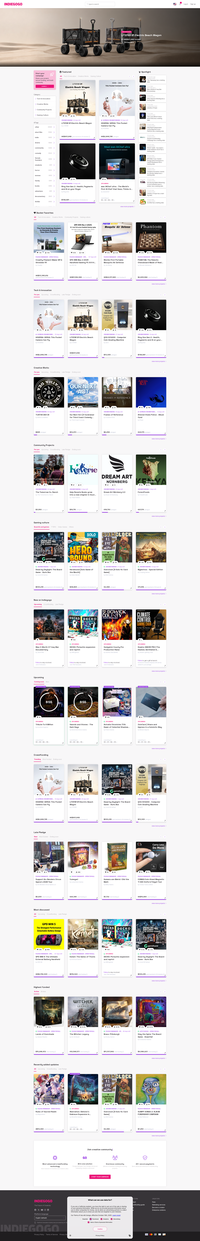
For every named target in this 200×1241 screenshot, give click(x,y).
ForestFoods (143, 492)
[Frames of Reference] (117, 392)
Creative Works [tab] (83, 76)
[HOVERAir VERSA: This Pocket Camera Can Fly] (117, 98)
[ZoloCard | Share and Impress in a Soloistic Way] (151, 702)
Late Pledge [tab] (66, 294)
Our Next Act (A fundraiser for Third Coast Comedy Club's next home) (82, 417)
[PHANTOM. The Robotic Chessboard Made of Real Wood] (151, 237)
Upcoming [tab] (44, 294)
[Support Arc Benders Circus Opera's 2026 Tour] (49, 857)
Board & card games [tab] (41, 527)
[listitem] (45, 127)
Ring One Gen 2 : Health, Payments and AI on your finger (149, 340)
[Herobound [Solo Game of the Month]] (83, 547)
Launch (44, 86)
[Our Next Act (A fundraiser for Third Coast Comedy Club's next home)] (83, 392)
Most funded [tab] (47, 759)
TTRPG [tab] (53, 527)
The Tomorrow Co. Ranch (47, 492)
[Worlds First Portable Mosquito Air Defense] (117, 237)
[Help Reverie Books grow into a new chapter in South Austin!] (83, 470)
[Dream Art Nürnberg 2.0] (117, 470)
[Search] (87, 4)
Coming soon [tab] (39, 682)
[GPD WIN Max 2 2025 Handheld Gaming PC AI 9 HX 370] (83, 237)
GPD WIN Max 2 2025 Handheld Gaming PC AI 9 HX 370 (82, 262)
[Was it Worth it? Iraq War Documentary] (49, 624)
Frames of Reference (113, 414)
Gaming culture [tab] (85, 217)
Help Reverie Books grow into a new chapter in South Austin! (83, 495)
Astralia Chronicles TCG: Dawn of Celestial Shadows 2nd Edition (116, 727)
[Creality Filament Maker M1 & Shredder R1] (49, 237)
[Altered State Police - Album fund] (151, 392)
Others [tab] (71, 527)
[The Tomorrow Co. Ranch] (49, 470)
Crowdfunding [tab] (55, 294)
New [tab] (47, 682)
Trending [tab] (37, 759)
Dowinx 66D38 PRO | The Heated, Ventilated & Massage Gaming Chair (149, 649)
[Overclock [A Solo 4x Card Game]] (117, 547)
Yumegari (74, 879)
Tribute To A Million (44, 724)
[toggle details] (95, 139)
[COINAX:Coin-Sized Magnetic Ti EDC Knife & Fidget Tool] (151, 857)
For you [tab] (36, 294)
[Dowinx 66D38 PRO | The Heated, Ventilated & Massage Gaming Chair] (151, 624)
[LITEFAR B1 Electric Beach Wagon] (77, 98)
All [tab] (61, 76)
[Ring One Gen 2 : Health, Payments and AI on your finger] (77, 161)
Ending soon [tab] (76, 294)
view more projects (127, 206)
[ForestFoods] (151, 470)
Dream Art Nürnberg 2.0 (114, 492)
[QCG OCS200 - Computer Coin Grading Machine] (117, 315)
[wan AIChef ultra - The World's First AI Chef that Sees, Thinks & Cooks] (117, 161)
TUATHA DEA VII (42, 414)
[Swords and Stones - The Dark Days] (83, 702)
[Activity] (180, 4)
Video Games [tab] (62, 527)
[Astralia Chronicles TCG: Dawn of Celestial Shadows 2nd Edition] (117, 702)
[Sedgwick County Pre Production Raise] (117, 624)
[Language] (175, 4)
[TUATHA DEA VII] (49, 392)
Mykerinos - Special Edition (150, 569)
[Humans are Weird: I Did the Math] (117, 857)
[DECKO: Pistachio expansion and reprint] (83, 624)
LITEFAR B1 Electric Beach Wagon (76, 123)
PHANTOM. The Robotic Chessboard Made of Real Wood (150, 262)
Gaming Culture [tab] (96, 76)
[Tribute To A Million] (49, 702)
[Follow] (37, 639)
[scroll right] (133, 76)
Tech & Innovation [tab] (70, 76)
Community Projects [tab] (71, 217)
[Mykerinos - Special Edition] (151, 547)
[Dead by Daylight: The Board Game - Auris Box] (49, 547)
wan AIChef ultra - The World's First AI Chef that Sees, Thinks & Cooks (116, 189)
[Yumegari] (83, 857)
